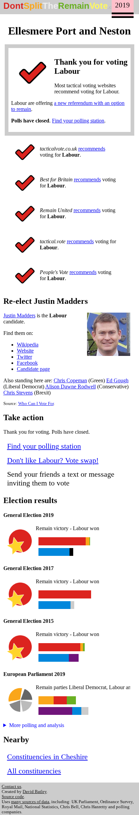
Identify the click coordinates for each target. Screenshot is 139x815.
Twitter (24, 357)
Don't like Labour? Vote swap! (53, 460)
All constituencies (34, 771)
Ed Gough (117, 380)
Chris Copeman (70, 380)
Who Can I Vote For (36, 403)
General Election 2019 (28, 515)
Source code (13, 796)
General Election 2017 (28, 568)
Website (25, 351)
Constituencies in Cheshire (47, 756)
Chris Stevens (18, 392)
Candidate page (33, 369)
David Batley (35, 791)
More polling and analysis (36, 725)
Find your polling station (78, 120)
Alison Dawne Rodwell (70, 386)
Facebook (27, 363)
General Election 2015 (28, 621)
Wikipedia (27, 344)
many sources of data (30, 801)
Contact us (11, 786)
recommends (91, 149)
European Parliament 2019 (34, 674)
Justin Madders (19, 315)
